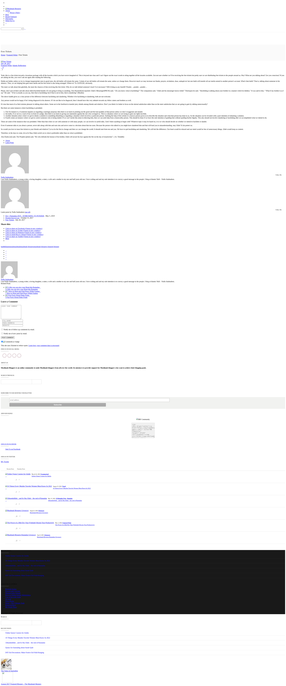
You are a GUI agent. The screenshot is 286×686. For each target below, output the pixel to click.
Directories (9, 19)
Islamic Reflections (19, 65)
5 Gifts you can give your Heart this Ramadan (21, 289)
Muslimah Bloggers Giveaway (39, 512)
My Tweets (5, 462)
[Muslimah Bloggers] (13, 9)
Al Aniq (8, 599)
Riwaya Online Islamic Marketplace (18, 595)
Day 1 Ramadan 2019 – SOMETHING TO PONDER (24, 216)
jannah (11, 247)
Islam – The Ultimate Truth (14, 603)
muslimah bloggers (27, 247)
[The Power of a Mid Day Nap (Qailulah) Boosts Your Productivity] (29, 524)
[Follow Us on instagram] (14, 356)
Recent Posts (10, 469)
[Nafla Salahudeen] (15, 173)
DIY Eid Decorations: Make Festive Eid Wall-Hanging (24, 575)
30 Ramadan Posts (61, 498)
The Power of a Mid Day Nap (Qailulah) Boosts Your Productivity (75, 525)
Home (3, 55)
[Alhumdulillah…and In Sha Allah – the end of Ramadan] (26, 499)
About (7, 11)
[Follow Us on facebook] (4, 356)
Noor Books (9, 601)
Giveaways (41, 510)
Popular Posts (21, 469)
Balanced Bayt (10, 605)
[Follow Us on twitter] (9, 356)
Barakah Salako (11, 589)
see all (27, 212)
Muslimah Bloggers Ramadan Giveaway (49, 537)
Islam (7, 247)
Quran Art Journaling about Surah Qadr (19, 570)
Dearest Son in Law (12, 218)
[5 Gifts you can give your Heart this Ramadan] (23, 287)
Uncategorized (45, 474)
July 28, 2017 (6, 63)
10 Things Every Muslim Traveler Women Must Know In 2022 (72, 488)
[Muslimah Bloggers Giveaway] (17, 512)
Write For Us (10, 21)
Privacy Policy (15, 13)
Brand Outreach (11, 17)
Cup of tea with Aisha (13, 597)
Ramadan (70, 498)
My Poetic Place (11, 607)
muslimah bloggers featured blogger (46, 247)
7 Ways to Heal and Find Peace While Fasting (21, 293)
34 (16, 516)
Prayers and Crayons (12, 591)
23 (16, 528)
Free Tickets (9, 220)
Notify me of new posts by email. (15, 334)
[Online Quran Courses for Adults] (17, 475)
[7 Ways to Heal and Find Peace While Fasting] (23, 291)
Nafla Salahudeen (7, 177)
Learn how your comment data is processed (43, 345)
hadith (3, 247)
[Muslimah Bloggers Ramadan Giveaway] (20, 536)
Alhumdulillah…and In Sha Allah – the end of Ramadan (65, 500)
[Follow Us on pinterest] (19, 356)
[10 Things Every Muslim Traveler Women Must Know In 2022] (28, 487)
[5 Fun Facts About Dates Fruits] (17, 295)
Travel (64, 486)
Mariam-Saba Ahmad (12, 593)
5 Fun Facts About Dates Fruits (16, 297)
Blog (7, 15)
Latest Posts (9, 143)
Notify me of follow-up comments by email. (19, 329)
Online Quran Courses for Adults (41, 476)
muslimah (17, 247)
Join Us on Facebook (8, 444)
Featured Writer (12, 55)
